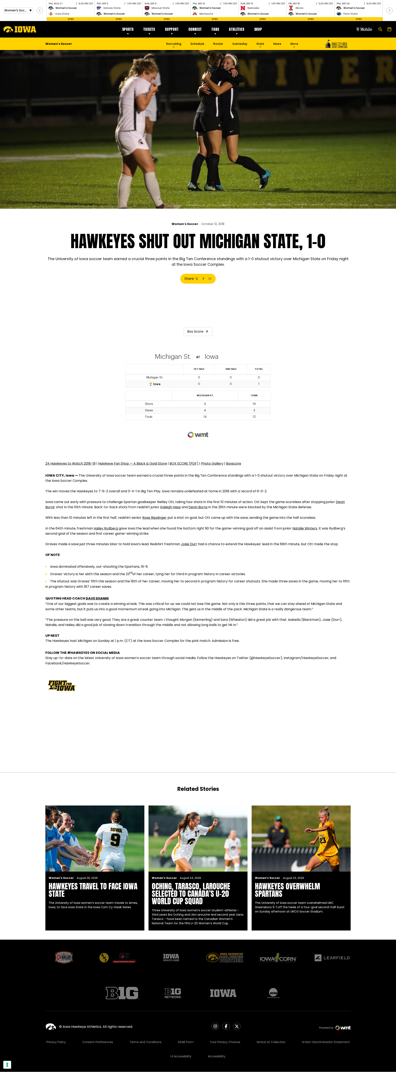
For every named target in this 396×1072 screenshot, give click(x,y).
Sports (128, 29)
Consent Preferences (97, 1042)
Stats (260, 44)
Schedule (197, 44)
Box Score (195, 331)
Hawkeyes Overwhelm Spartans (287, 890)
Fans (215, 29)
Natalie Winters (304, 528)
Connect (195, 29)
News (277, 44)
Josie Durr (189, 544)
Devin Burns (198, 507)
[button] (40, 10)
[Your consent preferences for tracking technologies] (7, 1065)
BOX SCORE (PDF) (184, 463)
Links (71, 19)
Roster (218, 44)
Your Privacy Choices (225, 1042)
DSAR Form (185, 1042)
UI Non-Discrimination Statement (326, 1042)
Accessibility (216, 1056)
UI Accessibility (181, 1056)
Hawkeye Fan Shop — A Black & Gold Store (132, 463)
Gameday (239, 44)
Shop (258, 29)
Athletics (236, 29)
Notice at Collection (271, 1042)
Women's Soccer (185, 224)
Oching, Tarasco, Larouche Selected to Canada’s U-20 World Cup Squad (191, 894)
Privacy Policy (56, 1042)
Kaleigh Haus (170, 507)
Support (172, 29)
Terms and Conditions (145, 1042)
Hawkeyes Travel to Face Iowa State (93, 890)
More (294, 44)
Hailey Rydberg (106, 528)
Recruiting (173, 44)
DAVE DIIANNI (97, 598)
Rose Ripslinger (154, 517)
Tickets (149, 29)
